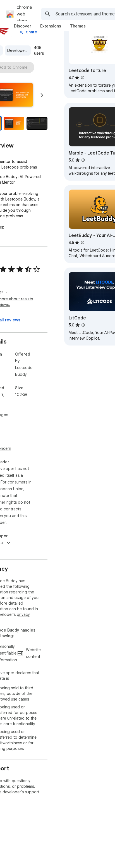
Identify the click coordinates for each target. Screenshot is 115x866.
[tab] (22, 26)
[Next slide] (41, 95)
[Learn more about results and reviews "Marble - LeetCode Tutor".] (83, 160)
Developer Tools (19, 50)
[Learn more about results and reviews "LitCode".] (83, 325)
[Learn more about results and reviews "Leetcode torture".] (82, 77)
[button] (14, 123)
